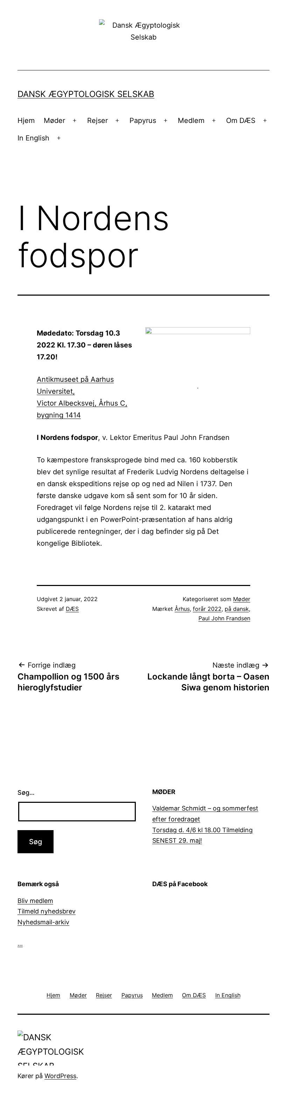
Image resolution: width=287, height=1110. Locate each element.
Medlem (191, 120)
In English (33, 138)
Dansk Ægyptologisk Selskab (86, 94)
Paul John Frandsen (224, 618)
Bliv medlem (35, 900)
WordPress (60, 1076)
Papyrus (143, 120)
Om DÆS (240, 120)
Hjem (26, 120)
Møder (54, 120)
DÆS (72, 608)
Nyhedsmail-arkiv (43, 922)
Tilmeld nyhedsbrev (47, 911)
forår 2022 (207, 608)
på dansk (237, 608)
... (20, 943)
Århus (182, 608)
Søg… (26, 792)
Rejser (97, 120)
